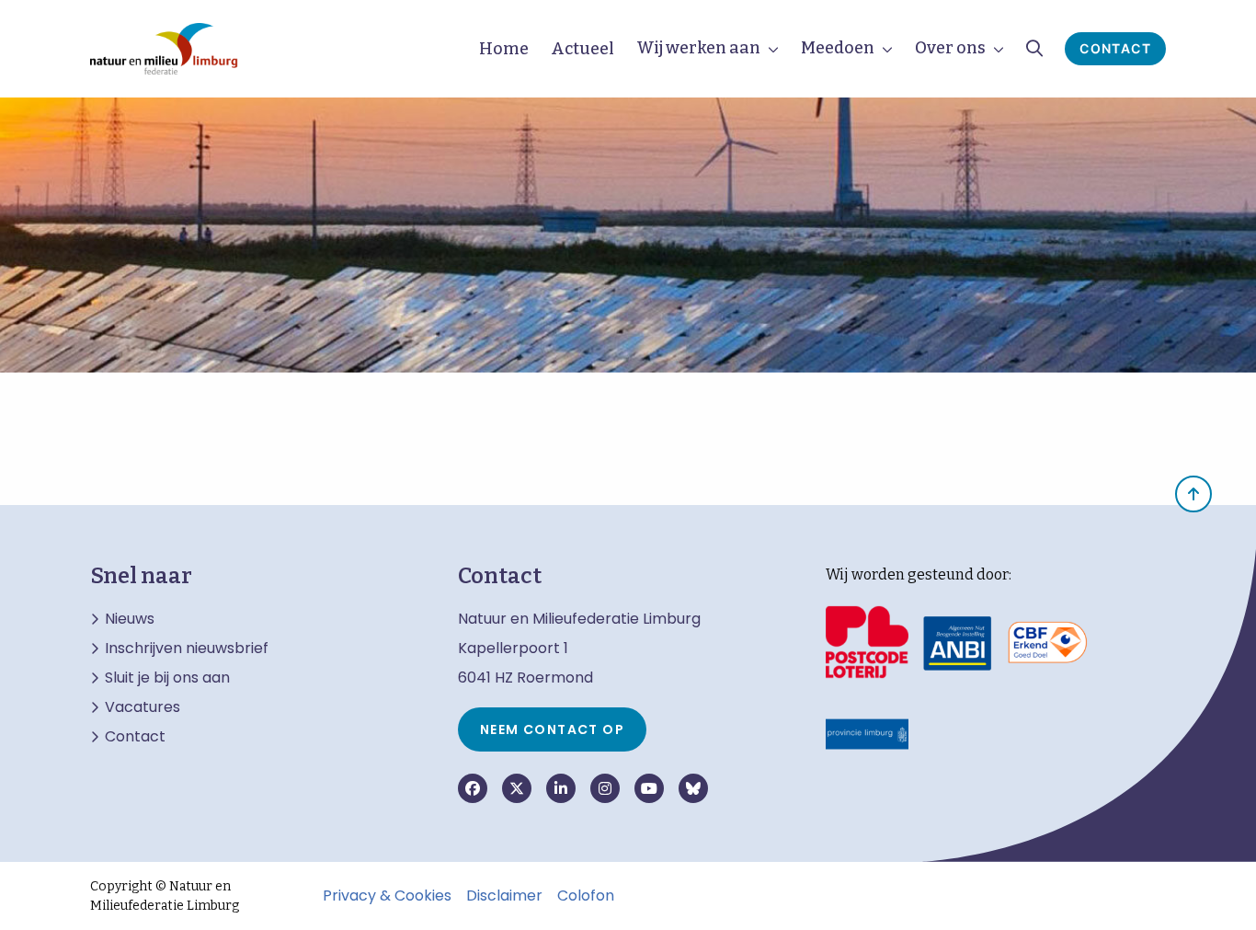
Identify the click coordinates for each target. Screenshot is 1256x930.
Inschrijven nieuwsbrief (186, 648)
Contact (1115, 48)
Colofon (585, 896)
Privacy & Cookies (387, 896)
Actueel (582, 49)
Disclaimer (504, 896)
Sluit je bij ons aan (167, 678)
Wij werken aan (698, 48)
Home (504, 49)
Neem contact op (552, 729)
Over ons (950, 48)
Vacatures (142, 707)
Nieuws (129, 619)
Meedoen (837, 48)
